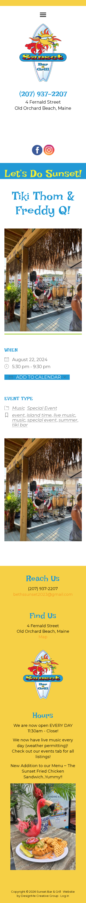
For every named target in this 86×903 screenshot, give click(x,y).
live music (64, 415)
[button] (43, 14)
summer (68, 420)
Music (18, 408)
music (18, 420)
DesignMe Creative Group (39, 896)
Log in (64, 896)
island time (39, 415)
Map (43, 636)
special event (42, 420)
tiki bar (20, 425)
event (18, 415)
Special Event (42, 408)
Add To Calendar (38, 377)
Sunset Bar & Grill (43, 53)
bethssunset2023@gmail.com (43, 594)
